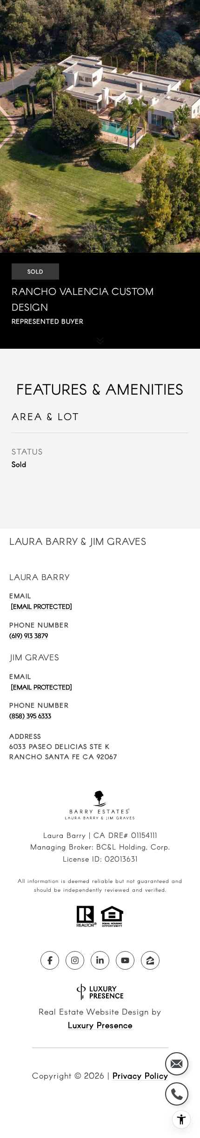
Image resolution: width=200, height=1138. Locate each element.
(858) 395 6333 (30, 716)
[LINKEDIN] (100, 960)
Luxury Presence (100, 1025)
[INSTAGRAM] (75, 960)
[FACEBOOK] (49, 960)
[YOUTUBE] (125, 960)
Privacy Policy (140, 1075)
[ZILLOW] (150, 960)
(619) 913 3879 (28, 635)
